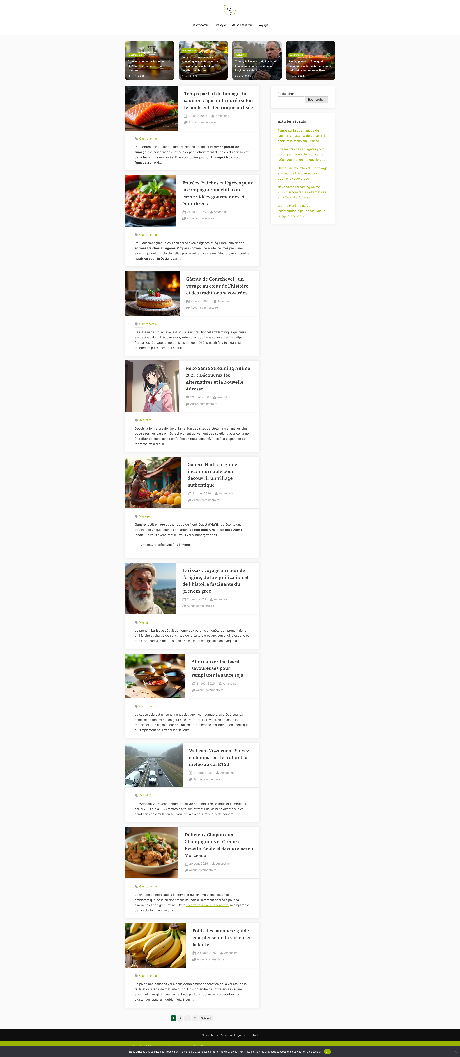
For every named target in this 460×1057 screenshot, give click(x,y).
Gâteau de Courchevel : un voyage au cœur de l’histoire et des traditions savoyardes (217, 286)
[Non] (455, 1051)
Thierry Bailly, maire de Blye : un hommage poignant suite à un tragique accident (255, 66)
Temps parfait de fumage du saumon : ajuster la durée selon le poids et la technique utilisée (310, 66)
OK (327, 1051)
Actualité (241, 54)
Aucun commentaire (202, 122)
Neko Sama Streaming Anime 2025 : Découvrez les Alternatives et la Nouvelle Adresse (302, 192)
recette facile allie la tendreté (207, 905)
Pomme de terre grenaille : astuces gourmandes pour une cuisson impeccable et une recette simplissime (200, 63)
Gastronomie (200, 25)
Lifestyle (220, 25)
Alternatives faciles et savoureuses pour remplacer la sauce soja (217, 668)
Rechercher (286, 94)
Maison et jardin (242, 25)
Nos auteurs (210, 1035)
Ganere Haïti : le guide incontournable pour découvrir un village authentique (301, 211)
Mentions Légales (233, 1035)
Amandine (222, 116)
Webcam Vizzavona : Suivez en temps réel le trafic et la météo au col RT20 (219, 757)
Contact (252, 1035)
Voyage (263, 25)
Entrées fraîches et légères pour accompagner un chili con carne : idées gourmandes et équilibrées (301, 154)
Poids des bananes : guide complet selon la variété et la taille (221, 938)
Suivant (206, 1018)
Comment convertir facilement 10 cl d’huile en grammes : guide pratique (149, 66)
